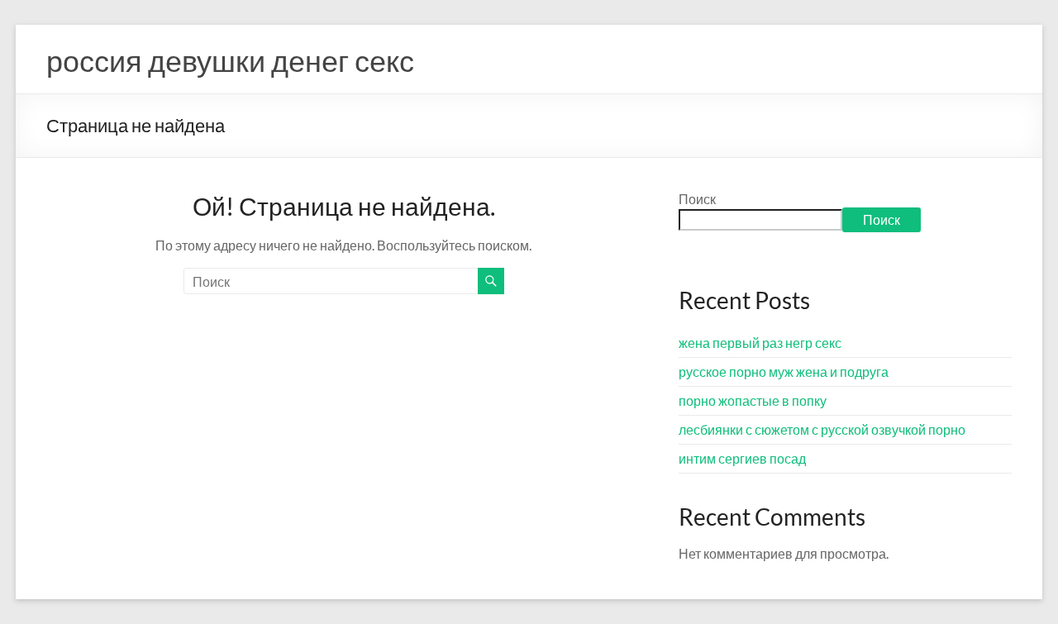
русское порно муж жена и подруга (784, 371)
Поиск (697, 199)
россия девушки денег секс (230, 60)
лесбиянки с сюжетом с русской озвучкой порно (822, 429)
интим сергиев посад (742, 458)
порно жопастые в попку (753, 400)
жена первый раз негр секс (760, 342)
